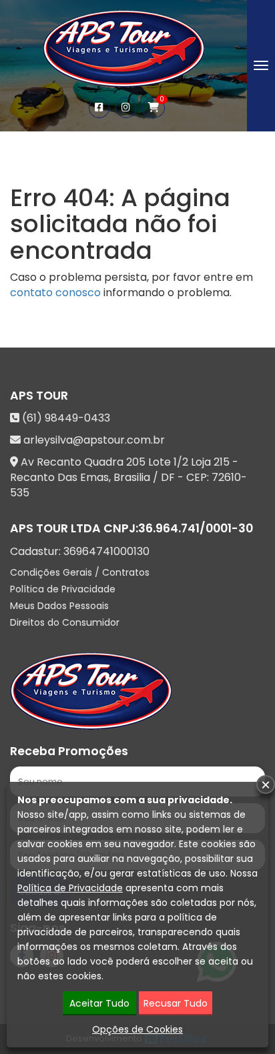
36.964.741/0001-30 (195, 528)
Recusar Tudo (176, 1003)
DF (168, 477)
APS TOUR (39, 396)
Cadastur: (80, 551)
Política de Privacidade (62, 589)
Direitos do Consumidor (64, 622)
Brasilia (131, 477)
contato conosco (55, 292)
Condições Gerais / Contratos (80, 572)
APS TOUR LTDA (55, 528)
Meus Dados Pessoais (59, 605)
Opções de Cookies (137, 1029)
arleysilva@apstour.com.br (94, 440)
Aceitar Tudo (99, 1003)
